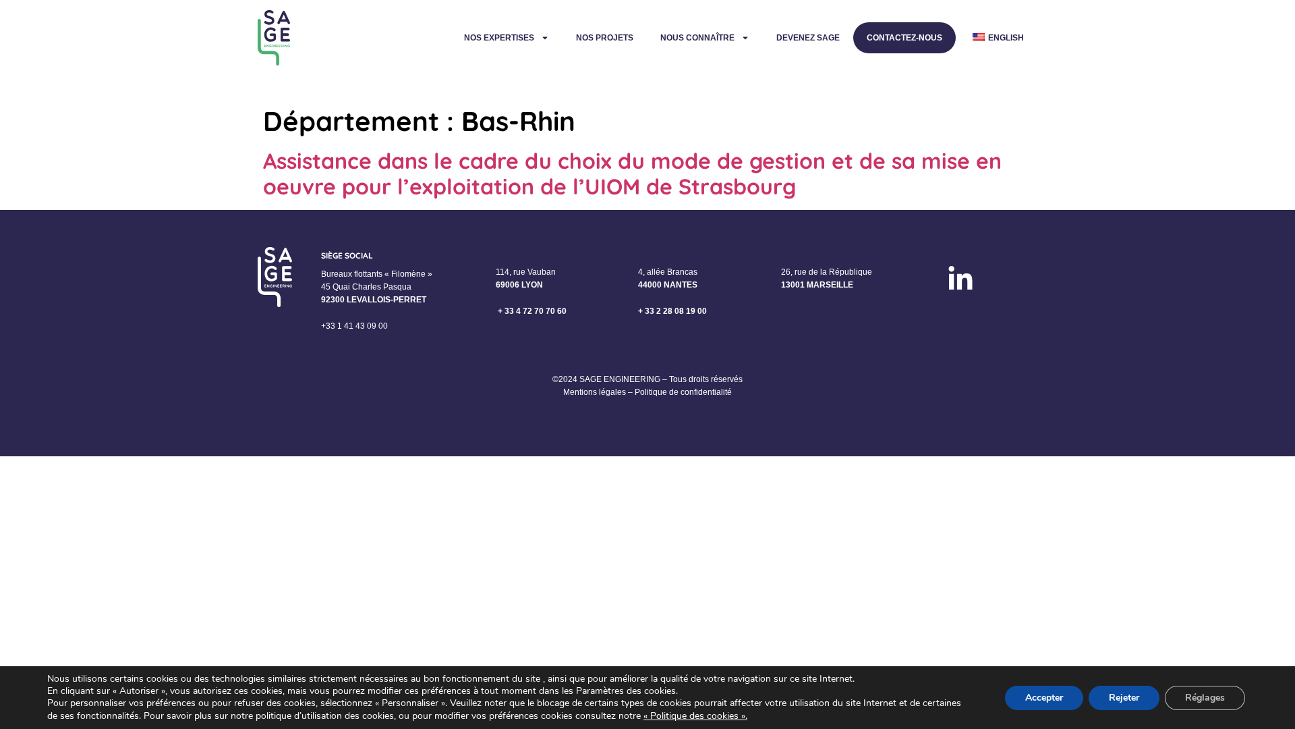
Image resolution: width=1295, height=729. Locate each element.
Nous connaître (697, 38)
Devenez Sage (808, 38)
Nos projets (604, 38)
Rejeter (1124, 697)
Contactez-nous (904, 38)
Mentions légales (594, 392)
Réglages (1205, 697)
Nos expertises (499, 38)
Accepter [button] (1044, 697)
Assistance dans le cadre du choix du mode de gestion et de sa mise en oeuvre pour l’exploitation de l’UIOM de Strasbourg (632, 173)
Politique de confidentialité (683, 392)
